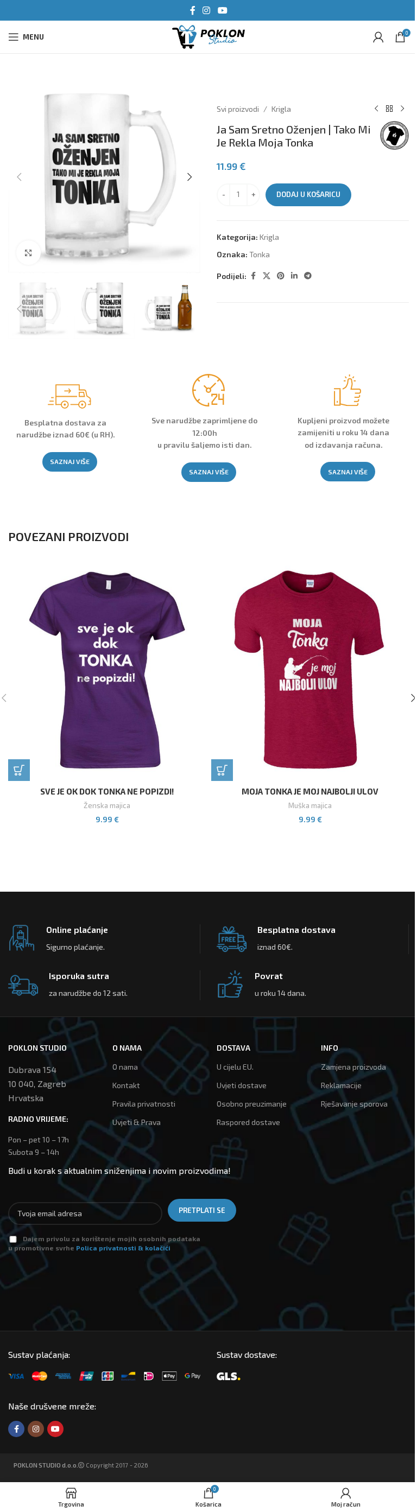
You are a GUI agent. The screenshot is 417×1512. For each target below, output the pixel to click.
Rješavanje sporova (354, 1103)
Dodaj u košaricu (308, 194)
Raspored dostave (248, 1122)
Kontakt (126, 1085)
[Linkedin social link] (294, 276)
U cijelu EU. (235, 1066)
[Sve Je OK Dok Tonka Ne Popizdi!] (107, 670)
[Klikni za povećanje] (28, 252)
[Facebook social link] (192, 10)
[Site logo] (208, 35)
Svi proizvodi (238, 108)
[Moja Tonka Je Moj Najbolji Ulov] (310, 670)
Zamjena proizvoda (353, 1066)
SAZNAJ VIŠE (70, 461)
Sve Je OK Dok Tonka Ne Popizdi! (107, 791)
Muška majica (310, 805)
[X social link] (267, 276)
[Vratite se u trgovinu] (389, 109)
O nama (125, 1066)
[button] (19, 177)
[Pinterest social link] (281, 276)
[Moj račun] (378, 37)
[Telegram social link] (308, 276)
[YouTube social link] (222, 10)
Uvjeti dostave (242, 1085)
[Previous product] (376, 109)
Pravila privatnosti (143, 1103)
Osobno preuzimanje (252, 1103)
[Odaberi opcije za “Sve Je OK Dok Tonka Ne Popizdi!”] (19, 770)
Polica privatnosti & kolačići (123, 1247)
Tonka (259, 254)
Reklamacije (341, 1085)
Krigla (281, 108)
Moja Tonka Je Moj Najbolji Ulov (310, 791)
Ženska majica (107, 805)
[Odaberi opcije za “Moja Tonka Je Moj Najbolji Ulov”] (222, 770)
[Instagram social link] (206, 10)
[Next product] (402, 109)
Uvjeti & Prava (136, 1122)
